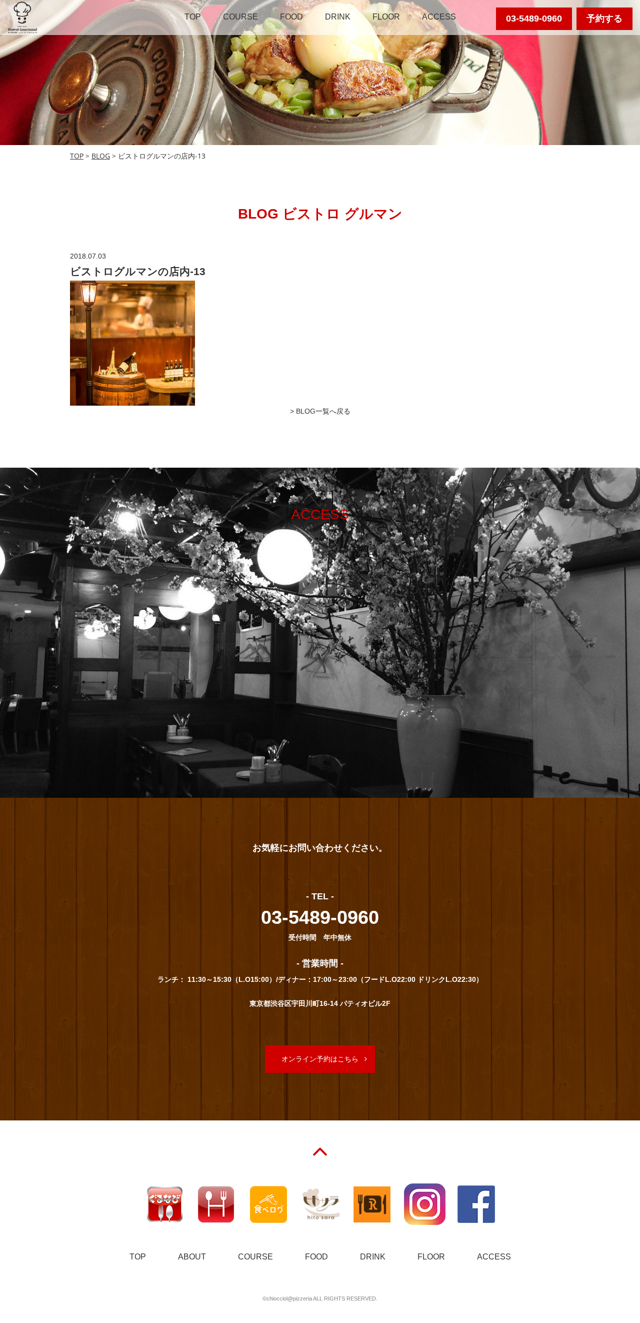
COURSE (240, 17)
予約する (604, 19)
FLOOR (386, 17)
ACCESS (439, 17)
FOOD (291, 17)
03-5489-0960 (534, 19)
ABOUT (192, 1256)
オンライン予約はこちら (320, 1059)
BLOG (101, 156)
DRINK (337, 17)
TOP (192, 17)
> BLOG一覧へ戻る (320, 411)
